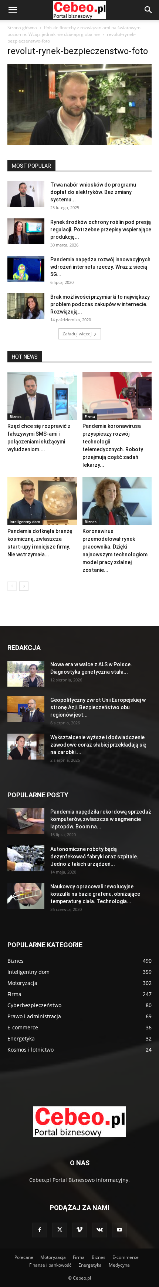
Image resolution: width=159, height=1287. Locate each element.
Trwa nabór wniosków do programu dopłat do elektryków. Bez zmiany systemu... (93, 192)
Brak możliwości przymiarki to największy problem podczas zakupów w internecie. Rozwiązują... (100, 304)
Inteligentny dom (25, 521)
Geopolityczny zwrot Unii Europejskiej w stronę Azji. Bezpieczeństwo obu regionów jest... (98, 707)
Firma (90, 416)
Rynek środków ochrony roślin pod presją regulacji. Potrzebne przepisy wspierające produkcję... (100, 229)
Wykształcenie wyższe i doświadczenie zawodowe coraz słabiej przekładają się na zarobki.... (98, 744)
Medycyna (119, 1265)
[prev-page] (12, 586)
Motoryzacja (53, 1257)
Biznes (15, 416)
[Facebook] (39, 1230)
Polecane (23, 1257)
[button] (12, 10)
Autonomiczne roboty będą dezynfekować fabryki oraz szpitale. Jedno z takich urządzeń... (94, 856)
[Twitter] (59, 1230)
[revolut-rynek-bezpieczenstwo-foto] (79, 143)
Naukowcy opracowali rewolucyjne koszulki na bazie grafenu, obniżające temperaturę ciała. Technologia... (95, 894)
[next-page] (23, 586)
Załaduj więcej (77, 334)
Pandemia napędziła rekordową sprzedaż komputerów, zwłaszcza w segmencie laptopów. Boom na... (100, 819)
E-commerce (125, 1257)
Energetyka (90, 1265)
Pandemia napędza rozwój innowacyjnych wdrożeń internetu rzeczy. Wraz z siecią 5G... (100, 267)
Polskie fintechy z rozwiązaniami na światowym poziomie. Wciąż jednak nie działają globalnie (74, 30)
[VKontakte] (99, 1230)
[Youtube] (119, 1230)
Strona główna (22, 27)
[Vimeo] (79, 1230)
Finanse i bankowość (50, 1265)
